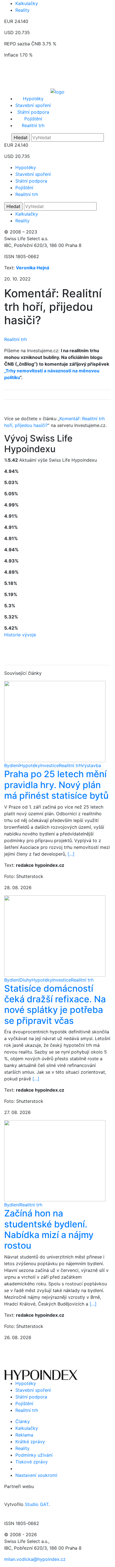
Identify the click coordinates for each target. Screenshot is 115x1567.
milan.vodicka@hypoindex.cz (35, 1559)
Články (22, 1421)
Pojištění (33, 119)
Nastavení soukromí (36, 1475)
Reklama (24, 1435)
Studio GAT (37, 1504)
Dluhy (26, 980)
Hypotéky (33, 98)
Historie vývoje (20, 634)
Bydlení (12, 765)
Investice (49, 765)
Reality (22, 10)
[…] (71, 854)
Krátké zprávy (30, 1441)
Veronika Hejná (32, 267)
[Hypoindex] (57, 91)
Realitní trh (33, 125)
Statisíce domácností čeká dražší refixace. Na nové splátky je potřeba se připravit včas (55, 1004)
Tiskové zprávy (31, 1462)
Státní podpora (33, 112)
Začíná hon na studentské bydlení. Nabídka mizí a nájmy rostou (49, 1229)
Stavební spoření (33, 105)
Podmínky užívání (33, 1455)
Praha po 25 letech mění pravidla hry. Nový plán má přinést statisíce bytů (56, 785)
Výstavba (91, 765)
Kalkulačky (26, 3)
